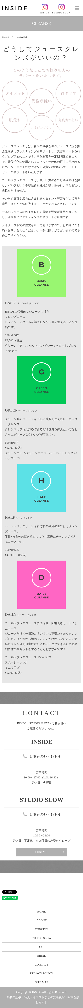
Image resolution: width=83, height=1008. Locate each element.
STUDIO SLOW (41, 938)
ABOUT (41, 920)
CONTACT (41, 852)
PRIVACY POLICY (41, 973)
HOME (5, 37)
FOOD (42, 946)
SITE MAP (41, 982)
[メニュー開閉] (77, 8)
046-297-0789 (45, 814)
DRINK (41, 955)
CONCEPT (41, 929)
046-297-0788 (45, 756)
